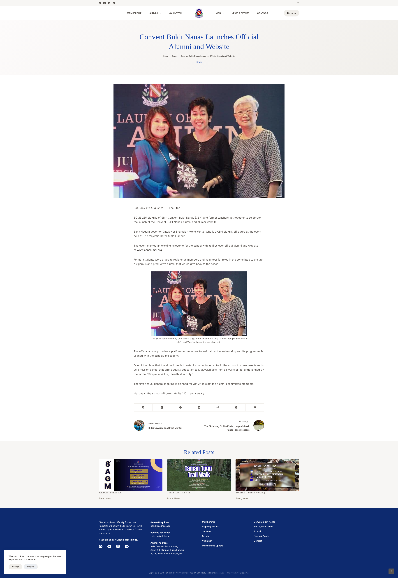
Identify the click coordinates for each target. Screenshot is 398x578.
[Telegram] (217, 408)
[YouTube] (114, 3)
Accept (15, 566)
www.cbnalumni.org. (150, 250)
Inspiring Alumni (210, 526)
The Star (174, 208)
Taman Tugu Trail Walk (178, 492)
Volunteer (175, 13)
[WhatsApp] (236, 408)
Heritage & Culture (263, 526)
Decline (30, 566)
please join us (130, 539)
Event (199, 62)
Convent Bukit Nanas (264, 521)
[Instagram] (109, 3)
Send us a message (160, 526)
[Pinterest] (180, 408)
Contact (262, 13)
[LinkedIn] (199, 408)
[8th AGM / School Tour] (130, 475)
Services (206, 531)
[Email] (255, 408)
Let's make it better (160, 536)
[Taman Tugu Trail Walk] (199, 475)
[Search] (298, 3)
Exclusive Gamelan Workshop (250, 492)
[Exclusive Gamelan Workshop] (267, 475)
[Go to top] (391, 571)
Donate (291, 13)
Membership (134, 13)
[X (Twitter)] (104, 3)
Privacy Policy (232, 573)
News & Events (240, 13)
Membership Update (212, 545)
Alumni (153, 13)
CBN (218, 13)
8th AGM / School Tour (110, 492)
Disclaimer (244, 573)
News (108, 498)
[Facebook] (100, 3)
